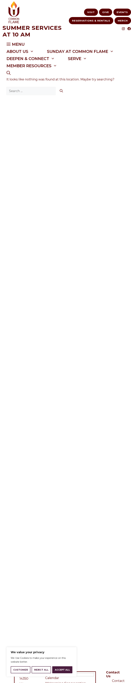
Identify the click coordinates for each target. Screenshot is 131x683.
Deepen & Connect (28, 58)
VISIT (91, 12)
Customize (20, 669)
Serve (74, 58)
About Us (17, 51)
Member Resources (29, 65)
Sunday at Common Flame (77, 51)
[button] (8, 73)
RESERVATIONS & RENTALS (91, 20)
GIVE (105, 12)
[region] (41, 662)
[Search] (61, 91)
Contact (118, 681)
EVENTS (122, 12)
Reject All (41, 669)
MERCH (123, 20)
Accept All (62, 669)
